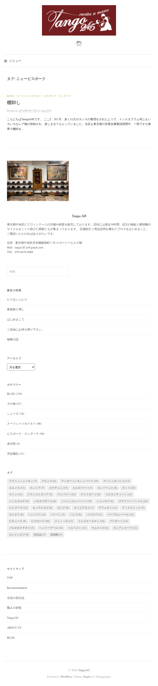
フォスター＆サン (91, 521)
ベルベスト (77, 528)
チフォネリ (108, 507)
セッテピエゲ (42, 507)
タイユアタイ (84, 507)
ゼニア (63, 507)
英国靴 (56, 534)
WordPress (66, 676)
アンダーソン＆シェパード (79, 481)
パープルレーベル (120, 514)
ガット (128, 488)
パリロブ (94, 514)
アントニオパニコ (116, 481)
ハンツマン (36, 514)
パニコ (75, 514)
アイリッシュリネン (23, 481)
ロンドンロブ (19, 534)
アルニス (49, 481)
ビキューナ (17, 521)
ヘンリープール (51, 528)
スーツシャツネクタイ (28, 95)
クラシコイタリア (39, 494)
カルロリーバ (82, 488)
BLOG (10, 95)
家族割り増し (15, 309)
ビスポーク (40, 521)
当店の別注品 (15, 598)
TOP (10, 578)
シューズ (13, 414)
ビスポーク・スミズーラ (57, 95)
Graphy (87, 676)
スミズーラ (18, 507)
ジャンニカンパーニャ (76, 501)
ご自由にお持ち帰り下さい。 (25, 329)
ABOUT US (14, 627)
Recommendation (17, 588)
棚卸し (14, 102)
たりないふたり (17, 299)
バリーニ (57, 514)
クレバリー (66, 494)
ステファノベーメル (133, 501)
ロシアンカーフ (125, 528)
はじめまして (15, 319)
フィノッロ (64, 521)
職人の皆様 (14, 608)
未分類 (11, 444)
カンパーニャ (107, 488)
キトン (15, 494)
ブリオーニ (118, 521)
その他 (11, 403)
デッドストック (133, 507)
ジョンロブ (105, 501)
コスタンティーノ (118, 494)
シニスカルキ (19, 501)
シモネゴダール (45, 501)
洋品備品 (13, 453)
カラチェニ (58, 488)
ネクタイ (16, 514)
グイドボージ (90, 494)
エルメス (17, 488)
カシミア (37, 488)
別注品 (39, 534)
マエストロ (99, 528)
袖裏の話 (13, 339)
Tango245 (13, 618)
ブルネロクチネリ (21, 528)
